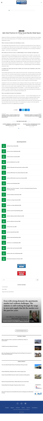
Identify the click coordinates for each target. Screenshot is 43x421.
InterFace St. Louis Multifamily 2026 (13, 254)
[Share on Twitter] (23, 110)
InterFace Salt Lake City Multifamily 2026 (14, 265)
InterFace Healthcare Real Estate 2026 (14, 206)
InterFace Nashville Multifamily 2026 (14, 249)
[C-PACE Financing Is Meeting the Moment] (38, 360)
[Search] (41, 2)
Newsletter (7, 419)
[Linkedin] (21, 415)
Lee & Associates (5, 298)
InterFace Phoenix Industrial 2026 (13, 168)
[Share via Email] (28, 110)
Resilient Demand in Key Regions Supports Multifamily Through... (19, 332)
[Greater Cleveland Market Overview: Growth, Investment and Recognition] (38, 388)
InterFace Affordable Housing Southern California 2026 (17, 179)
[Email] (25, 415)
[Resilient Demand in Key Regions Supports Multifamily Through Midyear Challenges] (21, 321)
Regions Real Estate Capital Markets (8, 303)
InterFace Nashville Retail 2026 (13, 243)
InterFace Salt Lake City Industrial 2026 (14, 259)
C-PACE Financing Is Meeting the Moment (10, 358)
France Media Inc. (35, 419)
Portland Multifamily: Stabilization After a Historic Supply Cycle (14, 383)
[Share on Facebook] (20, 110)
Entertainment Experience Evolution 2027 (15, 270)
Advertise (23, 419)
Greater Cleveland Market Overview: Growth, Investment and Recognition (16, 386)
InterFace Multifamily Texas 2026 (13, 173)
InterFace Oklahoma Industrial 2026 (13, 233)
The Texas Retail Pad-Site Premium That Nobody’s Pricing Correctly (14, 376)
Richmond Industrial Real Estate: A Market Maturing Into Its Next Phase (15, 393)
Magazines (12, 419)
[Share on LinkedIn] (26, 110)
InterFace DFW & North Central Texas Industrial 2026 (17, 189)
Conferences (18, 419)
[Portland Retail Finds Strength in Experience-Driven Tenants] (38, 398)
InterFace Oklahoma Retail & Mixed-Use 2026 (15, 227)
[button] (3, 132)
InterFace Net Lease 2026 (11, 238)
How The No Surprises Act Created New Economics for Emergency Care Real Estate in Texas (17, 404)
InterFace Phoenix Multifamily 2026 (13, 163)
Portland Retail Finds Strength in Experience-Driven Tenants (13, 396)
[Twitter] (18, 415)
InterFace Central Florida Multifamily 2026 (15, 222)
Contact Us (28, 419)
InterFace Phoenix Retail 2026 (12, 157)
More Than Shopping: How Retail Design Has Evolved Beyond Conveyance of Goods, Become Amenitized (16, 365)
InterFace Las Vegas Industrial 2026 (13, 211)
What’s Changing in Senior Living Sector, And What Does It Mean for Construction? (15, 352)
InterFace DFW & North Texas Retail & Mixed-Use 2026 (17, 184)
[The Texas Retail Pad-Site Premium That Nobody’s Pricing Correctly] (38, 378)
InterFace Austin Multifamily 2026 (13, 195)
